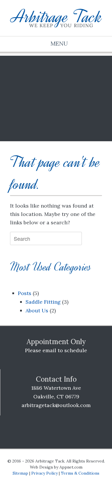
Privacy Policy (44, 473)
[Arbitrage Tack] (56, 18)
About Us (37, 310)
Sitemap (20, 473)
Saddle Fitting (43, 302)
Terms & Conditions (80, 473)
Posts (24, 293)
